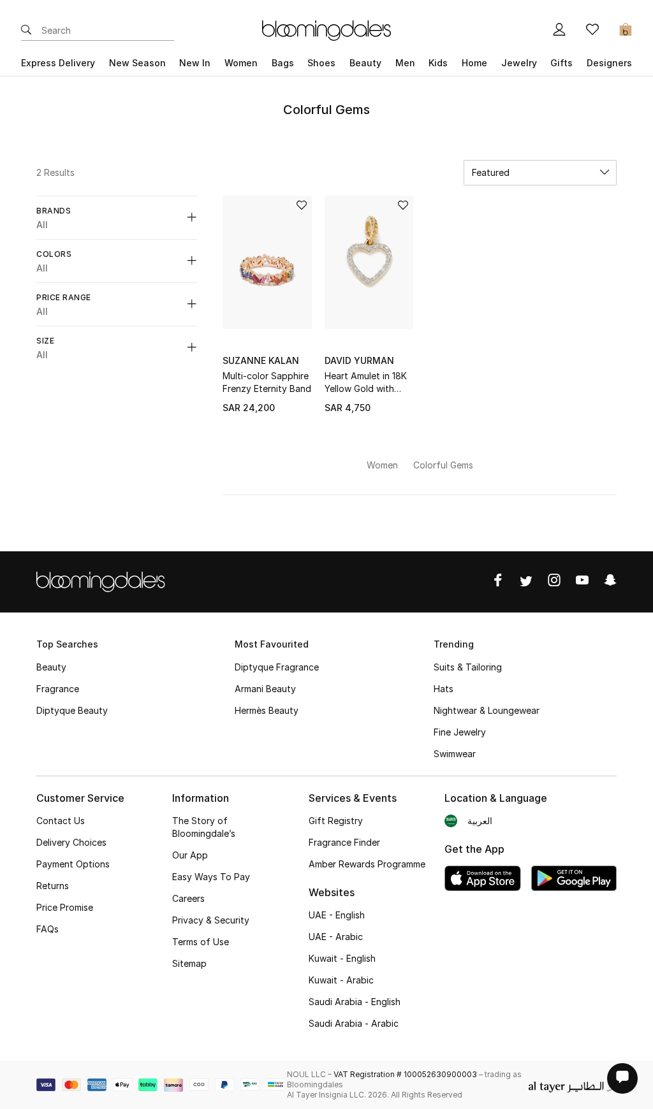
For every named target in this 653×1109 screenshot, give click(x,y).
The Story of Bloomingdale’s (203, 827)
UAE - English (337, 915)
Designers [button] (609, 62)
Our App (190, 855)
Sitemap (189, 963)
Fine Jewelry (460, 732)
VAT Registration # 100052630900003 (405, 1074)
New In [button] (194, 62)
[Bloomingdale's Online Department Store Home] (326, 29)
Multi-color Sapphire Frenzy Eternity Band (267, 382)
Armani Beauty (265, 688)
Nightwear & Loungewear (486, 710)
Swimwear (455, 753)
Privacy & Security (210, 920)
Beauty (51, 667)
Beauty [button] (365, 62)
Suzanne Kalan (261, 360)
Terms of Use (200, 941)
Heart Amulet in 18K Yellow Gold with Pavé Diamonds (366, 382)
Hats (443, 688)
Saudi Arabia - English (354, 1001)
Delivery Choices (71, 842)
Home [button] (474, 62)
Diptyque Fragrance (277, 667)
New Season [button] (137, 62)
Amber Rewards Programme (367, 864)
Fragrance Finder (344, 842)
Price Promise (64, 907)
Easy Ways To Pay (211, 876)
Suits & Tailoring (468, 667)
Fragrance (57, 688)
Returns (52, 885)
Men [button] (405, 62)
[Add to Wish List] (302, 206)
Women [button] (241, 62)
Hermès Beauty (266, 710)
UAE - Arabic (336, 936)
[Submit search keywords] (26, 30)
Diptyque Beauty (72, 710)
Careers (188, 898)
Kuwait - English (342, 958)
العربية (479, 820)
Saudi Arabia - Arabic (354, 1023)
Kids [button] (438, 62)
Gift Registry (336, 820)
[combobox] (540, 172)
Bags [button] (283, 62)
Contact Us (60, 820)
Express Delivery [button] (58, 62)
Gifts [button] (561, 62)
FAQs (47, 929)
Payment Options (73, 864)
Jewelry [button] (519, 62)
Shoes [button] (321, 62)
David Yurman (359, 360)
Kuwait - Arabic (341, 980)
